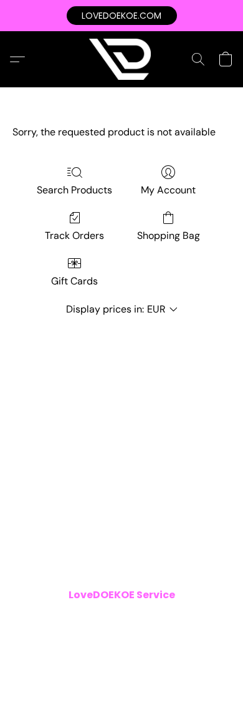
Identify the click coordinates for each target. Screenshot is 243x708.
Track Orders (74, 235)
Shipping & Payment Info (68, 637)
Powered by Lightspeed (121, 674)
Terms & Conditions (90, 619)
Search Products (74, 189)
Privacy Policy (165, 619)
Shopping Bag (168, 235)
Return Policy (152, 637)
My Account (168, 189)
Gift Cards (74, 281)
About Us (205, 637)
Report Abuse (121, 654)
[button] (122, 15)
